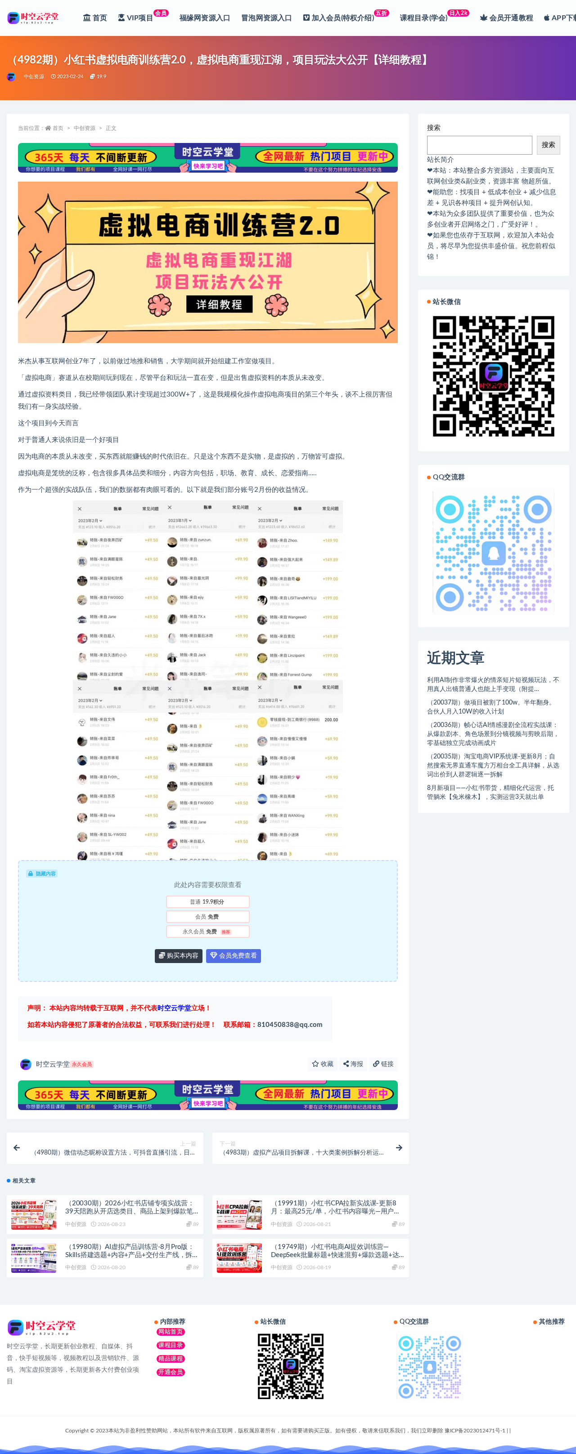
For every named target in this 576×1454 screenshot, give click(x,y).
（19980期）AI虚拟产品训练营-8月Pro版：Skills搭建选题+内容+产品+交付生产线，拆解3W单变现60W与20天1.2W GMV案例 (132, 1255)
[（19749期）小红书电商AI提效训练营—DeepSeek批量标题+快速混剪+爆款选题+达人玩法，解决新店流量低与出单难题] (239, 1258)
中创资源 (34, 76)
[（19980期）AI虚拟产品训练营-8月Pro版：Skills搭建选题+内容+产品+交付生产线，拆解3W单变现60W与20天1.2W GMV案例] (33, 1258)
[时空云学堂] (12, 76)
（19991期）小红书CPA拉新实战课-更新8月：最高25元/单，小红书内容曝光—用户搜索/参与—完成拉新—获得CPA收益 (335, 1211)
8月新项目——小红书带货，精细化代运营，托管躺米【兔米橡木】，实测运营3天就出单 (490, 792)
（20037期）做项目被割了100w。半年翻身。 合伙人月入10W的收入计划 (491, 707)
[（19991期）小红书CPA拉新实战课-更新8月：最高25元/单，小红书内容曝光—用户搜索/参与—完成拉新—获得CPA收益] (239, 1215)
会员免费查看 (237, 956)
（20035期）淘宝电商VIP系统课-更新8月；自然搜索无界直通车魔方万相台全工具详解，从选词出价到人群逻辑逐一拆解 (493, 766)
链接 (386, 1064)
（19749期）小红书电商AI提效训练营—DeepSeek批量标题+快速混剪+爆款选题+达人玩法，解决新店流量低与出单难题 (335, 1255)
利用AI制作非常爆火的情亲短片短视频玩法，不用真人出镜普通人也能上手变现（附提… (493, 684)
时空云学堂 (64, 1064)
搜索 (434, 128)
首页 (58, 128)
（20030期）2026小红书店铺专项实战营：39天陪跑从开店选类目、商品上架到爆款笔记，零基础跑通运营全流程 (129, 1211)
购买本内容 (181, 956)
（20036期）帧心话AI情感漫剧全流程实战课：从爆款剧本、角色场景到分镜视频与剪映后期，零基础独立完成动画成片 (493, 734)
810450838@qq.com (273, 1024)
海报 (356, 1064)
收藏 (326, 1064)
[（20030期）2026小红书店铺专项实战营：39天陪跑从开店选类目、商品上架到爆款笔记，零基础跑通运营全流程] (33, 1215)
